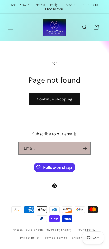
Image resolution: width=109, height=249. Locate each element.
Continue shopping (54, 99)
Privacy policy (30, 237)
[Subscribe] (84, 148)
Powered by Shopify (58, 229)
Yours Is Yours (34, 229)
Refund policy (86, 230)
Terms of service (56, 237)
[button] (10, 27)
